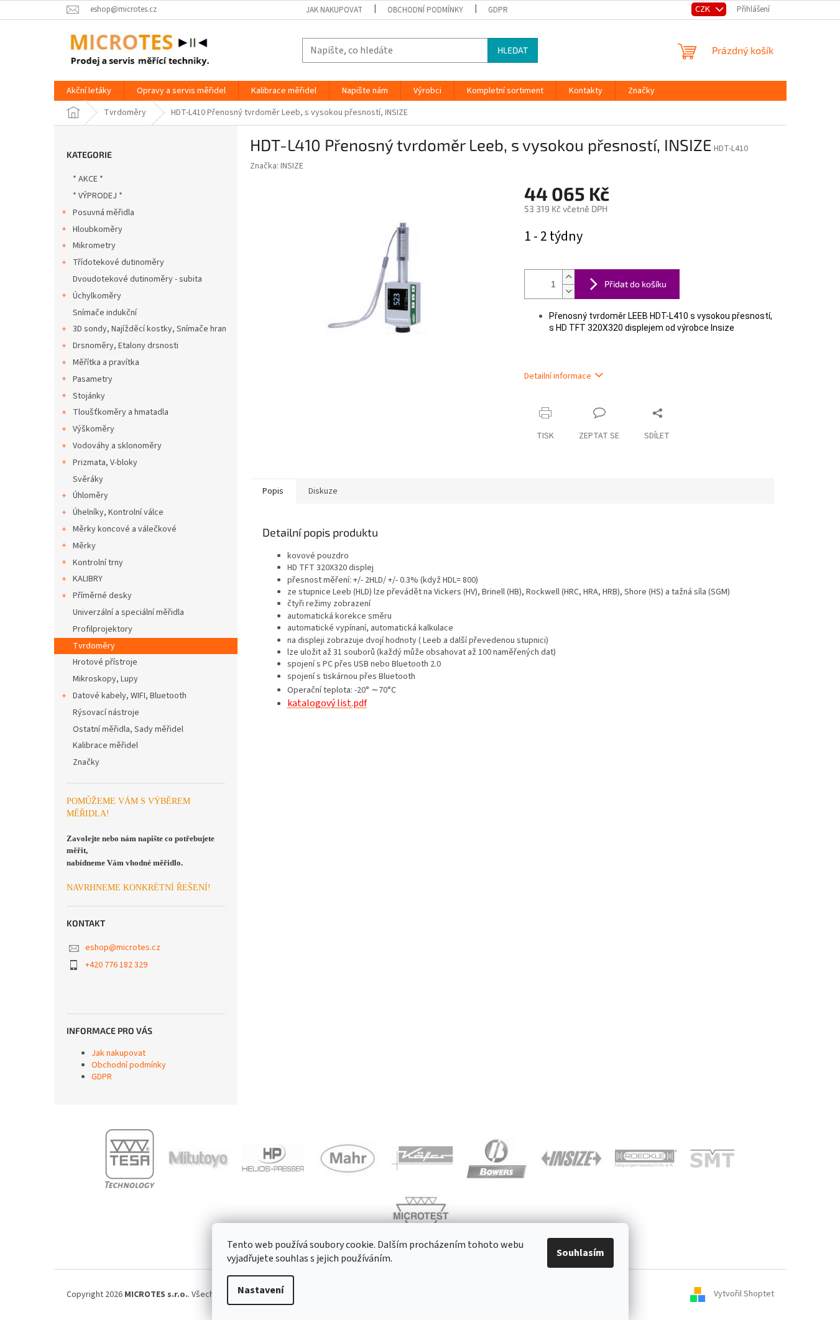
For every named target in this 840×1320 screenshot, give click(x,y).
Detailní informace (557, 376)
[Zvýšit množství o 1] (568, 277)
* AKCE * (88, 179)
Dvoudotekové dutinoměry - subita (137, 279)
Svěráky (88, 479)
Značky (86, 762)
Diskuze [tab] (323, 491)
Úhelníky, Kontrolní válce (118, 512)
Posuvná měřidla (103, 212)
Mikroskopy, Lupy (105, 679)
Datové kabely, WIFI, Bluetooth (130, 696)
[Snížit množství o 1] (568, 291)
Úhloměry (90, 495)
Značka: (276, 166)
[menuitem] (89, 91)
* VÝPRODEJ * (97, 196)
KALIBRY (88, 579)
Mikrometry (94, 245)
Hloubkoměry (97, 229)
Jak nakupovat (334, 10)
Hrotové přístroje (105, 662)
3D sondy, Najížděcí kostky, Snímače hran (149, 329)
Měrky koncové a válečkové (125, 529)
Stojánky (89, 396)
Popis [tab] (273, 491)
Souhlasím (580, 1253)
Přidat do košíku (635, 284)
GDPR (498, 10)
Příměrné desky (102, 595)
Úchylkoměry (97, 296)
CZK (703, 9)
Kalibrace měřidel (105, 745)
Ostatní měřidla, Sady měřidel (128, 729)
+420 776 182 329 (116, 965)
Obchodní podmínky (425, 10)
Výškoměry (93, 429)
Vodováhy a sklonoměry (117, 446)
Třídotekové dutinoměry (118, 262)
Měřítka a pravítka (106, 362)
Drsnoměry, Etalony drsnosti (125, 345)
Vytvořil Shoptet (744, 1294)
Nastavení (261, 1290)
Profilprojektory (102, 629)
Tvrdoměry (94, 646)
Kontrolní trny (98, 562)
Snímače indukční (105, 313)
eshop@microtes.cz (122, 947)
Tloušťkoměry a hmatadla (120, 412)
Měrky (84, 546)
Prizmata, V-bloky (105, 462)
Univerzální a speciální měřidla (128, 612)
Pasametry (93, 379)
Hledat (512, 50)
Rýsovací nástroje (106, 712)
